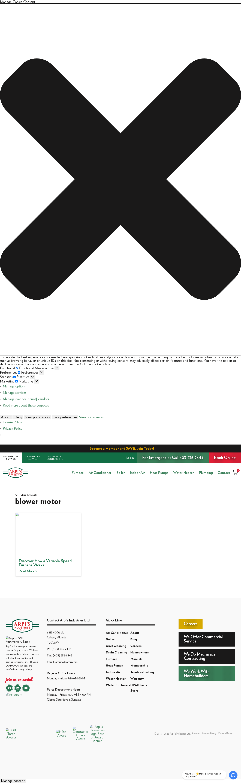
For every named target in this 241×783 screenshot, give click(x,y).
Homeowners (139, 652)
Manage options (14, 386)
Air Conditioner (100, 473)
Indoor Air (137, 473)
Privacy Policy (12, 428)
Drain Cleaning (116, 652)
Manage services (14, 392)
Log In (130, 457)
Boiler (120, 473)
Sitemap (196, 733)
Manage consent (13, 781)
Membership (139, 665)
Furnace (78, 473)
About (134, 633)
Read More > (28, 571)
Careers (135, 646)
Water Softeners (118, 685)
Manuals (136, 659)
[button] (120, 179)
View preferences (37, 417)
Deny (18, 417)
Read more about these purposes (26, 405)
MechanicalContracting (55, 457)
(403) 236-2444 (62, 649)
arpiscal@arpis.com (66, 662)
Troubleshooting (142, 672)
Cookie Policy (12, 422)
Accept (6, 417)
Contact (224, 473)
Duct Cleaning (116, 646)
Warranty (137, 678)
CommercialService (32, 457)
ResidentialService (11, 457)
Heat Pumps (159, 473)
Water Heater (183, 473)
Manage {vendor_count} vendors (26, 399)
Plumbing (206, 473)
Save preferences (65, 417)
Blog (133, 639)
